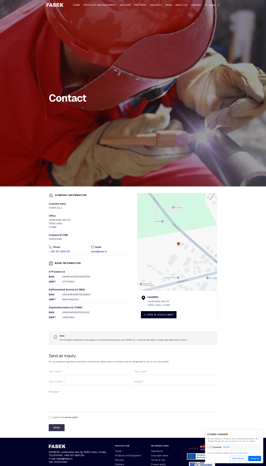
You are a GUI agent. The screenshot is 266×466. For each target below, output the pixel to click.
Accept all (254, 458)
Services (125, 5)
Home (76, 5)
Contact (196, 5)
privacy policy (71, 417)
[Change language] (212, 5)
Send (56, 427)
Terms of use (158, 460)
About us (181, 5)
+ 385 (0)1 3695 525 (59, 251)
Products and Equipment (99, 5)
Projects (156, 5)
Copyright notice (159, 455)
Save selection (238, 458)
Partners (140, 5)
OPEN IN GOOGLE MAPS (160, 314)
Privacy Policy (241, 453)
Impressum (157, 451)
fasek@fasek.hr (99, 251)
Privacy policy (158, 464)
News (168, 5)
